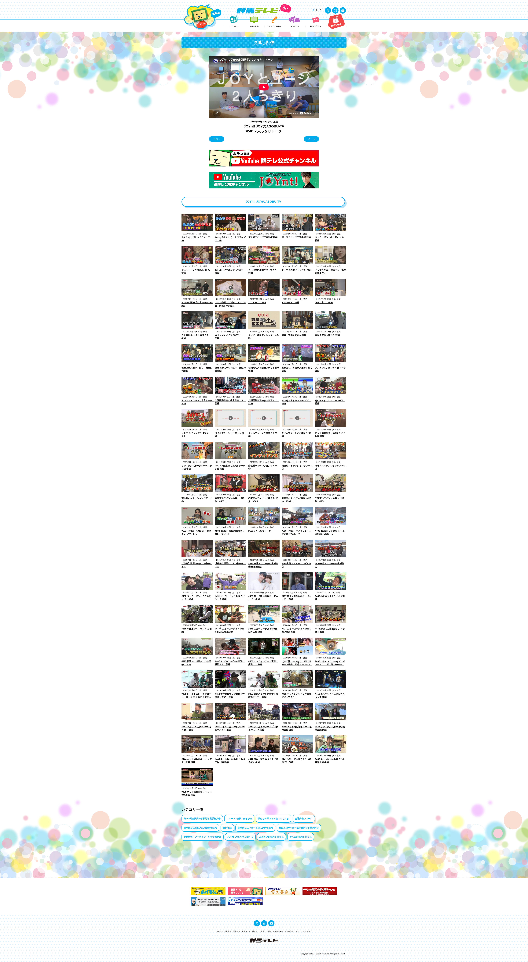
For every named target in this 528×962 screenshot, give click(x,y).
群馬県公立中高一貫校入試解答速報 (255, 828)
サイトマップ (307, 931)
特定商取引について (292, 931)
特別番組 (227, 828)
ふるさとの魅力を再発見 (271, 837)
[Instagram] (335, 10)
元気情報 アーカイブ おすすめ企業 (202, 837)
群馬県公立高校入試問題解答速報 (200, 828)
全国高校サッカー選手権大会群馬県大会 (299, 828)
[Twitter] (328, 10)
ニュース (234, 21)
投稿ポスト (316, 21)
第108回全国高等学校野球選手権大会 (202, 818)
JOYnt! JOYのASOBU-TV (240, 837)
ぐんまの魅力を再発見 (301, 837)
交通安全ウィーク (304, 818)
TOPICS (219, 931)
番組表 (254, 931)
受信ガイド (246, 931)
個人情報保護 (278, 931)
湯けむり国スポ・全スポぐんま (273, 818)
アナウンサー (275, 21)
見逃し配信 (336, 21)
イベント (295, 21)
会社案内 (228, 931)
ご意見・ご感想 (265, 931)
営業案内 (236, 931)
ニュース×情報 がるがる (239, 818)
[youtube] (343, 10)
